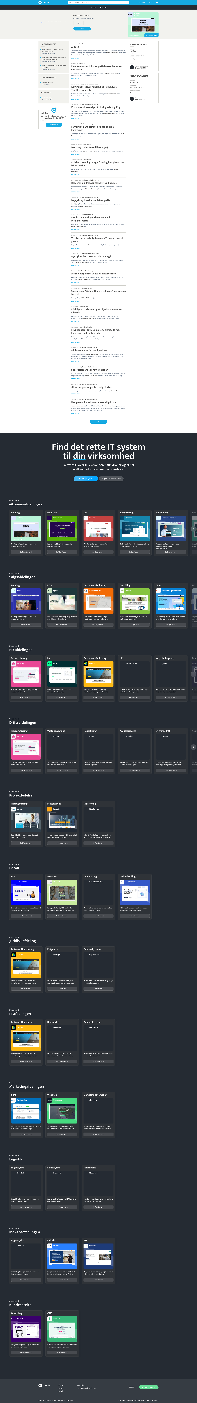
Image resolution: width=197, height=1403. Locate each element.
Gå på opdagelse (85, 478)
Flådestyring (90, 731)
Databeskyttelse (92, 949)
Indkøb (50, 1240)
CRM (158, 585)
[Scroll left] (3, 533)
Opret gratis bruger (149, 1387)
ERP (85, 1240)
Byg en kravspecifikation (111, 478)
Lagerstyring (90, 877)
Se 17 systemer (25, 697)
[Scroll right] (193, 533)
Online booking (128, 877)
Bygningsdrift (163, 731)
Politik (60, 1391)
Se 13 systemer (97, 552)
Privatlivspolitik (131, 1400)
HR (121, 658)
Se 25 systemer (134, 624)
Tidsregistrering (19, 658)
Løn (85, 513)
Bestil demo (54, 125)
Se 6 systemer (134, 552)
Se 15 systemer (61, 624)
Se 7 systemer (170, 697)
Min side (93, 7)
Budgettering (126, 513)
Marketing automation (95, 1095)
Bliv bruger (142, 2)
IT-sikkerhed (53, 1022)
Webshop (52, 877)
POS (49, 585)
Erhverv (61, 1388)
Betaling (15, 513)
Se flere (98, 422)
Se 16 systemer (97, 624)
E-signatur (52, 949)
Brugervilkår (141, 1400)
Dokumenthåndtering (95, 585)
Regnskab (52, 513)
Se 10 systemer (61, 1061)
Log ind (151, 2)
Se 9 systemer (170, 552)
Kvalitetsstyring (128, 731)
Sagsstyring (90, 804)
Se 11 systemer (170, 624)
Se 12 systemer (25, 552)
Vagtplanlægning (165, 658)
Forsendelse (90, 1168)
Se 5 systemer (61, 988)
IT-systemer (104, 7)
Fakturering (162, 513)
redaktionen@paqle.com (86, 1388)
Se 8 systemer (134, 770)
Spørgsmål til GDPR (153, 1400)
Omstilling (125, 585)
